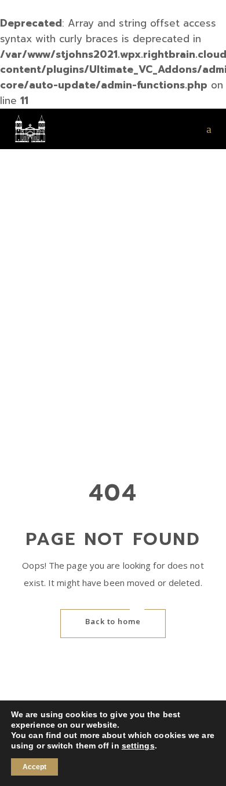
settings (138, 745)
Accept (34, 767)
